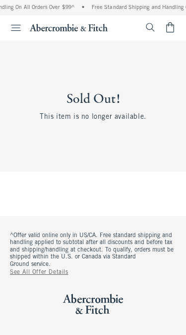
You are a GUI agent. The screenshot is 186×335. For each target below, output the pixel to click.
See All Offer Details (39, 272)
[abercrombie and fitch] (69, 27)
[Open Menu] (12, 28)
